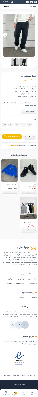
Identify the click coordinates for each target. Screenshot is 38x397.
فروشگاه (34, 297)
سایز (34, 120)
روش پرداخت (8, 279)
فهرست (30, 6)
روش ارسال (21, 279)
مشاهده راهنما (30, 111)
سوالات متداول (32, 279)
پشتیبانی (9, 283)
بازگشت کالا (33, 283)
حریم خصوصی (20, 283)
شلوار (16, 145)
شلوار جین (11, 145)
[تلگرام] (27, 2)
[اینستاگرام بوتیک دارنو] (35, 2)
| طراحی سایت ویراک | (19, 384)
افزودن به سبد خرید (14, 137)
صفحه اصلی (21, 297)
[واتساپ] (31, 2)
